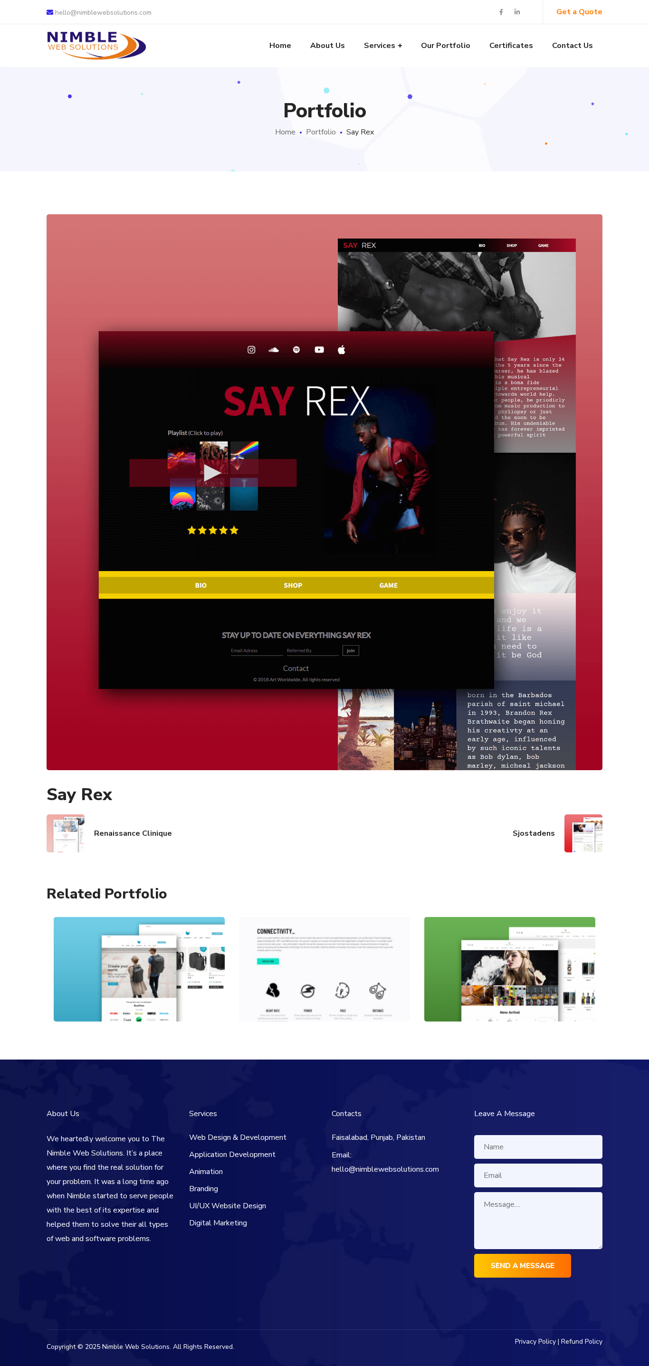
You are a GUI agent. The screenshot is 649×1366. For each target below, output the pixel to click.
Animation (206, 1171)
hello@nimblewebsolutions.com (102, 12)
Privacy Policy (535, 1341)
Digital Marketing (218, 1223)
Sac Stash (324, 948)
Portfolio (321, 132)
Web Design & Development (237, 1137)
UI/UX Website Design (227, 1206)
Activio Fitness (139, 948)
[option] (139, 976)
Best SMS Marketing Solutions (510, 937)
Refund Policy (581, 1341)
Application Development (232, 1154)
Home (285, 132)
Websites (139, 987)
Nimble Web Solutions (136, 1346)
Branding (203, 1189)
